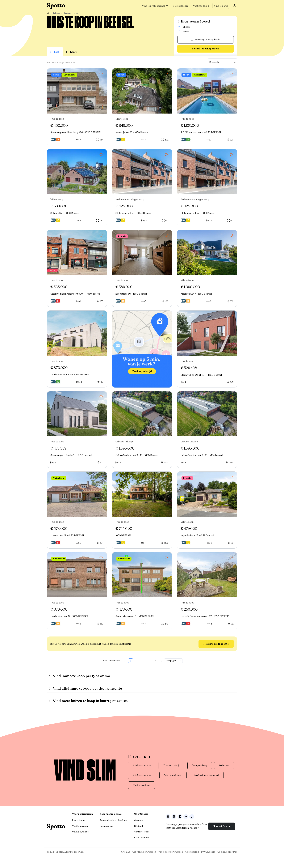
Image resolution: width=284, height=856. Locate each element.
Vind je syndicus (141, 785)
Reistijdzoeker (180, 6)
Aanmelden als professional (113, 820)
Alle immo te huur (142, 765)
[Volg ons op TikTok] (191, 816)
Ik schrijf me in (221, 826)
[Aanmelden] (234, 6)
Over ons (138, 820)
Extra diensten (141, 837)
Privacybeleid (208, 851)
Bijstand (138, 825)
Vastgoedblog (201, 6)
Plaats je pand (79, 820)
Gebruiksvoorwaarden (144, 851)
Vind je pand (221, 6)
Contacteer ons (142, 831)
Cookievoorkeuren (227, 851)
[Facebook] (174, 816)
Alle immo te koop (142, 775)
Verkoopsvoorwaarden (170, 851)
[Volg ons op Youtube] (185, 816)
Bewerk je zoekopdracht (205, 48)
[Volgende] (161, 660)
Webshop (224, 765)
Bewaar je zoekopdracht (207, 39)
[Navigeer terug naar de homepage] (56, 5)
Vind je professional (153, 6)
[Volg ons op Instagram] (168, 816)
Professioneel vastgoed (206, 775)
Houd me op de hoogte (216, 644)
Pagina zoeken (107, 825)
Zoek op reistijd (171, 765)
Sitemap (125, 851)
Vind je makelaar (173, 775)
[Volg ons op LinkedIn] (180, 816)
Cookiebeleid (192, 851)
